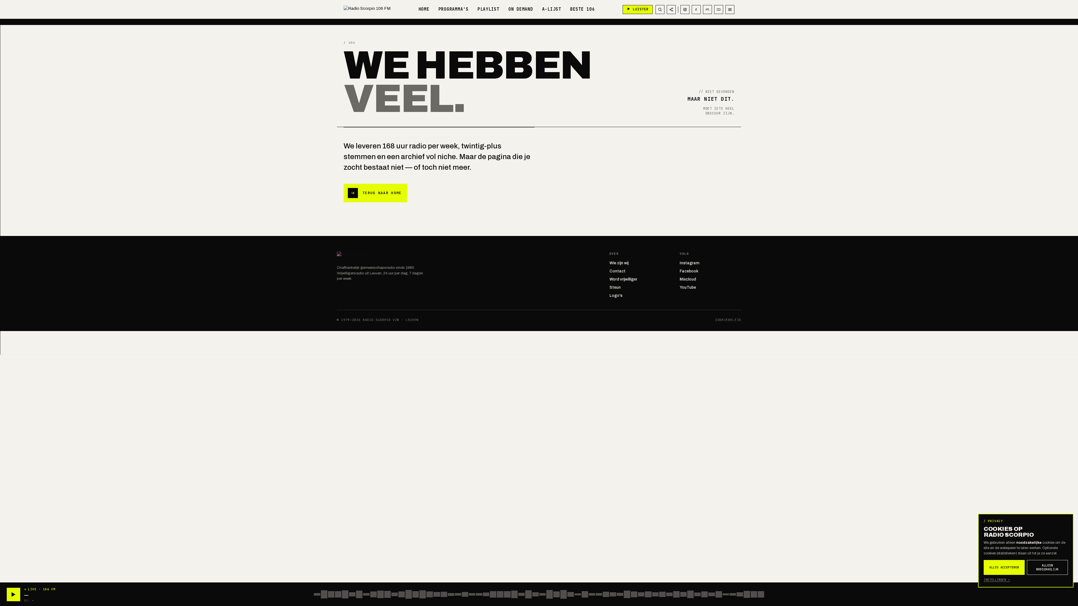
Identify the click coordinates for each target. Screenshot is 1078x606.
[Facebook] (696, 9)
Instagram (689, 263)
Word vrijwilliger (623, 279)
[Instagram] (684, 9)
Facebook (689, 271)
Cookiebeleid (728, 320)
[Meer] (729, 9)
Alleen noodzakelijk (1047, 567)
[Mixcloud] (707, 9)
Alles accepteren (1004, 567)
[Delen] (671, 9)
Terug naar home (382, 192)
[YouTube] (718, 9)
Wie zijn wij (619, 263)
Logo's (615, 295)
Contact (617, 271)
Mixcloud (688, 279)
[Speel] (13, 594)
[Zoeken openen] (660, 9)
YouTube (688, 287)
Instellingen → (997, 580)
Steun (615, 287)
